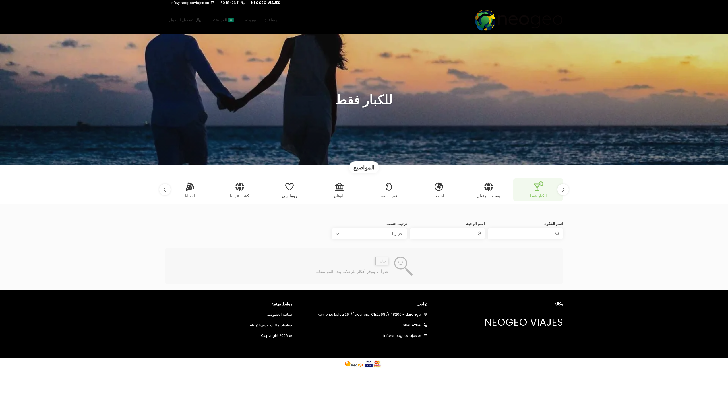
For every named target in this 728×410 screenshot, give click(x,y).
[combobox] (447, 233)
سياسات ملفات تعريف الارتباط (270, 325)
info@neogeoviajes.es (190, 3)
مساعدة (271, 20)
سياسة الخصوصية (279, 314)
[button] (563, 189)
